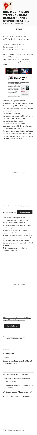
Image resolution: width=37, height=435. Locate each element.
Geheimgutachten (17, 337)
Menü (20, 29)
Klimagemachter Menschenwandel (16, 374)
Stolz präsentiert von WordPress (13, 430)
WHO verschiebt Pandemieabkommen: (17, 396)
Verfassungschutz (14, 339)
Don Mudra (21, 36)
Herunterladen (25, 212)
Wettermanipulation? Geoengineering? (17, 392)
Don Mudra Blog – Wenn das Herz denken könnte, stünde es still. (17, 16)
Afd (7, 337)
